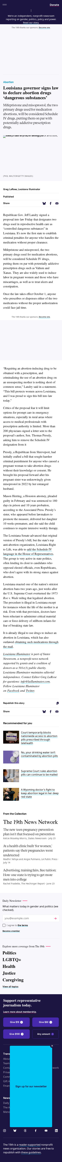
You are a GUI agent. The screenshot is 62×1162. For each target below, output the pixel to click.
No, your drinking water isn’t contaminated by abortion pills (39, 754)
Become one (44, 27)
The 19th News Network (30, 821)
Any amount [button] (43, 1034)
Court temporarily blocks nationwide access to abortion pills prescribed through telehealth (39, 738)
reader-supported (30, 1144)
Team (6, 1063)
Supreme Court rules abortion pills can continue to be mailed (39, 772)
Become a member (11, 931)
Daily (6, 1103)
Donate (54, 4)
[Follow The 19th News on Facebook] (36, 1131)
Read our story (30, 22)
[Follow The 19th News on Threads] (26, 1131)
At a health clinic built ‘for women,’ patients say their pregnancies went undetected (28, 850)
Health (9, 966)
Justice (9, 973)
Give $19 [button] (14, 1022)
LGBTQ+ (12, 959)
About (6, 1059)
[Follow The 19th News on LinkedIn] (57, 1131)
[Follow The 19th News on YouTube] (46, 1131)
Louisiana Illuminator (16, 654)
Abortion (8, 82)
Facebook (13, 690)
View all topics (10, 986)
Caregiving (13, 979)
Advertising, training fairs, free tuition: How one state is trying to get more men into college (29, 874)
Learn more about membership (19, 1012)
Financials (9, 1085)
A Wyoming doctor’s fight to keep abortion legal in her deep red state (40, 793)
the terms (23, 925)
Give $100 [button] (14, 1034)
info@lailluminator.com (35, 681)
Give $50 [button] (43, 1022)
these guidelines (31, 1152)
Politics (9, 952)
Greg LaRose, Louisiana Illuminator (21, 189)
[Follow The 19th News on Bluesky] (15, 1131)
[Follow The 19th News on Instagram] (5, 1131)
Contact (8, 1068)
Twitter (30, 690)
